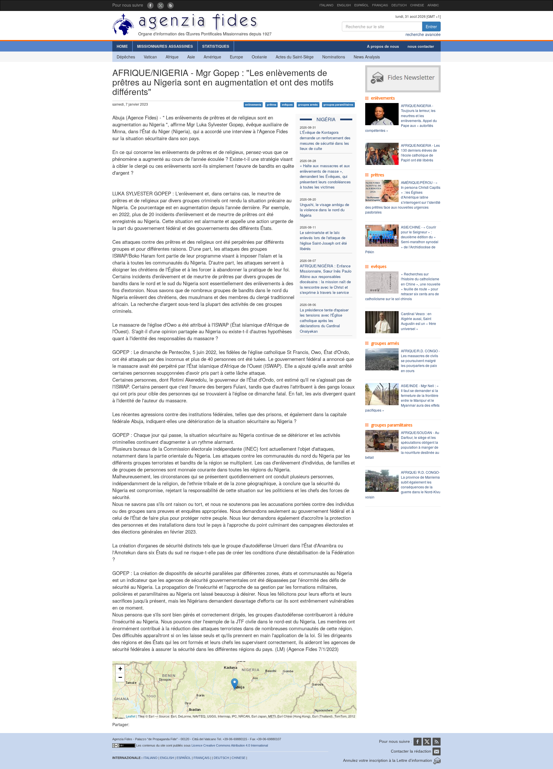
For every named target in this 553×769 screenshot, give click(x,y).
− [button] (120, 677)
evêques (287, 104)
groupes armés (308, 104)
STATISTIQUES (215, 46)
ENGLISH (344, 5)
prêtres (271, 104)
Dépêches (126, 57)
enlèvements (253, 104)
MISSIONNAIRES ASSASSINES (165, 46)
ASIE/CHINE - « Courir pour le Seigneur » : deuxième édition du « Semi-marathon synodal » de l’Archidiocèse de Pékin (401, 239)
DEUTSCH (399, 5)
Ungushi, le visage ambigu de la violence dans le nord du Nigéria (324, 210)
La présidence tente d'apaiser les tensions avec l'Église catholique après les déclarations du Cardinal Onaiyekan (324, 320)
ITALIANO (326, 5)
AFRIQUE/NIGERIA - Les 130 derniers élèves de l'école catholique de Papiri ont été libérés (420, 152)
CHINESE (417, 5)
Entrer (431, 26)
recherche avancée (423, 34)
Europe (236, 57)
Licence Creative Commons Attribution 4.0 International (230, 745)
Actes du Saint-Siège (295, 57)
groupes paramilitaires (338, 104)
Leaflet (130, 716)
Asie (191, 57)
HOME (122, 46)
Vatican (150, 57)
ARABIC (433, 5)
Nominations (333, 57)
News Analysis (367, 57)
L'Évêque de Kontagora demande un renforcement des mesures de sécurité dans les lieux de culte (325, 140)
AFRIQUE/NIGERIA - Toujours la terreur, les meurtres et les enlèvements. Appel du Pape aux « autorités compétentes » (401, 118)
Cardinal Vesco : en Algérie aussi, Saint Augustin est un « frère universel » (418, 321)
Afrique (172, 57)
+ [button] (120, 668)
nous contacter (421, 46)
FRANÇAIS (380, 5)
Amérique (212, 57)
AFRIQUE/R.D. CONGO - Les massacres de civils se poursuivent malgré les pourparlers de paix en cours (420, 360)
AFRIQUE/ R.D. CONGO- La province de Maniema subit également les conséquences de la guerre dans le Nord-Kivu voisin (402, 484)
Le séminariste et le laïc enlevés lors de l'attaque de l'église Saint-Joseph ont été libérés (323, 240)
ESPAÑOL (361, 5)
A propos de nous (383, 46)
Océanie (259, 57)
